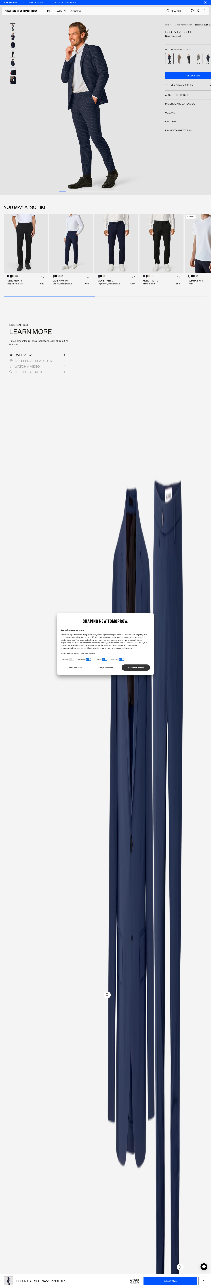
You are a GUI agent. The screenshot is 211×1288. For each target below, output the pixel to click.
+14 (16, 276)
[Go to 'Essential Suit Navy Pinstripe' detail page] (169, 58)
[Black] (11, 276)
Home (167, 25)
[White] (189, 276)
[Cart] (204, 10)
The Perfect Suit (184, 25)
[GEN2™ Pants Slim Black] (161, 243)
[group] (88, 105)
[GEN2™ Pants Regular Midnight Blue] (116, 243)
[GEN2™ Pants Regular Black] (26, 243)
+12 (61, 276)
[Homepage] (21, 11)
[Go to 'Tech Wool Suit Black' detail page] (189, 58)
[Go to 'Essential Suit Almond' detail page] (179, 58)
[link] (180, 1267)
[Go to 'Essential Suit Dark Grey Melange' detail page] (198, 58)
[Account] (198, 10)
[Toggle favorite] (43, 277)
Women (61, 10)
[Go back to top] (202, 1281)
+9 (197, 276)
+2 (12, 80)
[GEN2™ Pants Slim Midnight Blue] (71, 243)
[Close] (205, 2)
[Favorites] (192, 10)
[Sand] (13, 276)
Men (49, 10)
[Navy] (194, 276)
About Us (75, 10)
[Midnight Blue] (8, 276)
